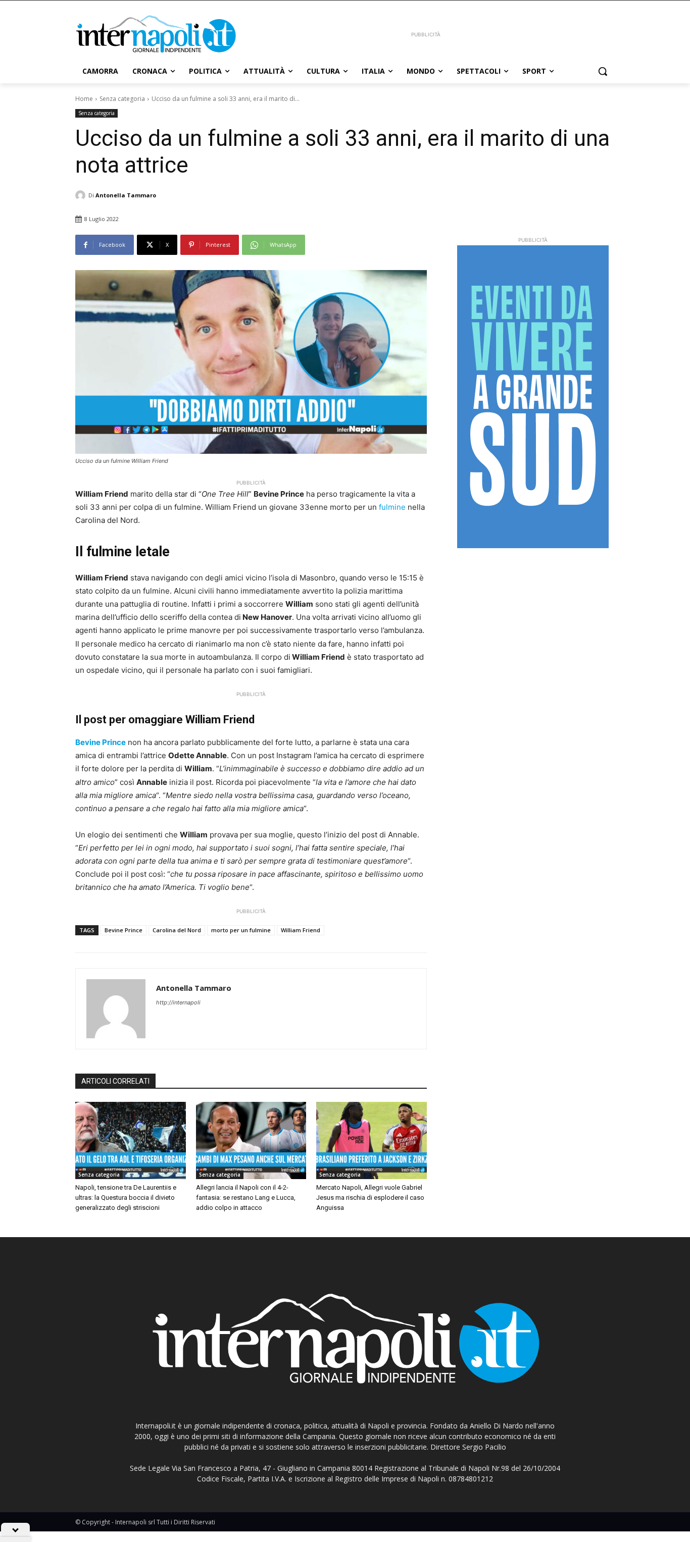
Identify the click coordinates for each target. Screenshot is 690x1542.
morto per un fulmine (241, 930)
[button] (602, 71)
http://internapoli (178, 1002)
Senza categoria (122, 98)
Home (84, 98)
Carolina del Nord (177, 930)
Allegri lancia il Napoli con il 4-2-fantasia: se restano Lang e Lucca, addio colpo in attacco (245, 1197)
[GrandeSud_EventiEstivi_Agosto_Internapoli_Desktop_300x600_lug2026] (533, 396)
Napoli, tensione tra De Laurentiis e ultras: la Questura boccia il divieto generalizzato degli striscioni (125, 1197)
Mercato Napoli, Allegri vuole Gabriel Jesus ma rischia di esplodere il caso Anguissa (370, 1197)
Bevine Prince (123, 930)
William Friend (300, 930)
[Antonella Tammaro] (81, 195)
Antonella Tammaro (125, 195)
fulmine (392, 507)
